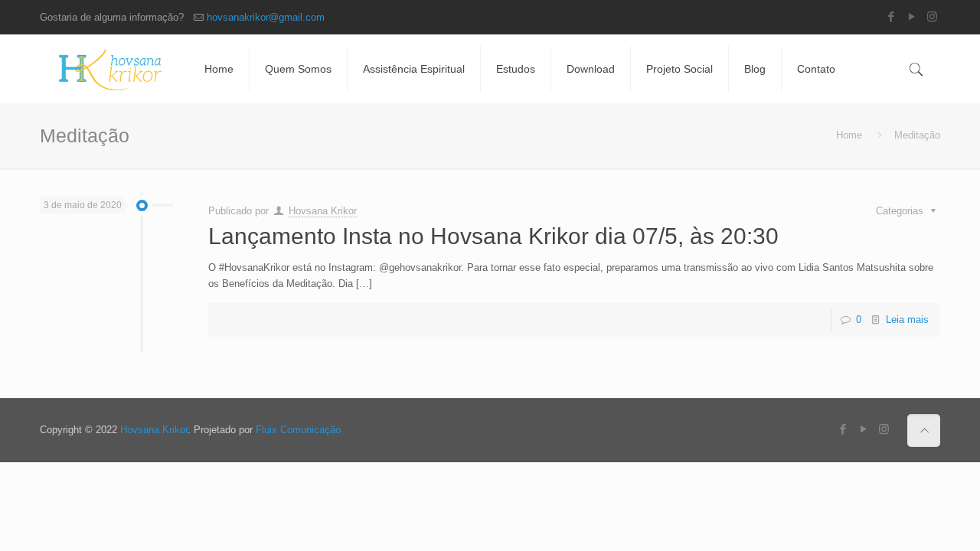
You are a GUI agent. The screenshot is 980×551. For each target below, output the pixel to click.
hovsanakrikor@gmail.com (266, 17)
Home (849, 135)
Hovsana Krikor (323, 211)
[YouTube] (911, 16)
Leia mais (907, 319)
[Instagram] (932, 16)
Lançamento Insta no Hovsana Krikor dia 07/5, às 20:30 (493, 236)
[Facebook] (891, 16)
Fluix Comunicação (298, 429)
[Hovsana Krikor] (110, 68)
